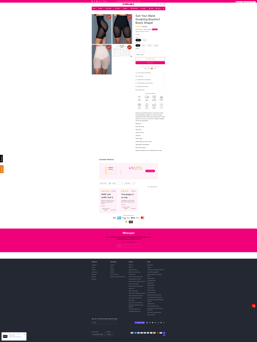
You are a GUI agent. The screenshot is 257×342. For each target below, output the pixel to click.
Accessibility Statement (152, 272)
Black (138, 40)
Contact (149, 267)
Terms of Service (151, 290)
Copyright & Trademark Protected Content (155, 300)
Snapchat (94, 279)
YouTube (94, 269)
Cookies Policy (150, 303)
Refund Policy (150, 283)
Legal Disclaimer (151, 314)
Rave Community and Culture (136, 276)
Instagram (94, 264)
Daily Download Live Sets (135, 279)
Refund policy (119, 339)
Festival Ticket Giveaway (135, 272)
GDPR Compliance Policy (153, 306)
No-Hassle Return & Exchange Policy (154, 275)
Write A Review (150, 171)
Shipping (137, 31)
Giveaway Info (132, 274)
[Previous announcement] (114, 1)
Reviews (131, 267)
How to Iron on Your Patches (135, 302)
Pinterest (94, 276)
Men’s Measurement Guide (135, 298)
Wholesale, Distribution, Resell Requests (136, 305)
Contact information (142, 339)
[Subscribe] (139, 245)
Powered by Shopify (104, 339)
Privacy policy (112, 339)
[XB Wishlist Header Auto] (160, 4)
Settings (112, 269)
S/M (138, 45)
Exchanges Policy (151, 280)
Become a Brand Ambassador (136, 286)
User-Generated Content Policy (154, 297)
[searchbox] (103, 183)
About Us (131, 264)
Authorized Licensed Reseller (154, 312)
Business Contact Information (154, 294)
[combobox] (117, 183)
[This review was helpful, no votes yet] (111, 210)
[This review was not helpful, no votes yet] (114, 210)
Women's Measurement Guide (136, 295)
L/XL (143, 45)
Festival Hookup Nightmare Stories (137, 281)
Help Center (150, 264)
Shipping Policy (151, 278)
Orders (112, 267)
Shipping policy (134, 339)
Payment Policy (151, 285)
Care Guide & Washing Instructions (137, 293)
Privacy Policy (150, 287)
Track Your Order (114, 274)
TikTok (93, 267)
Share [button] (138, 34)
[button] (93, 4)
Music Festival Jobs (133, 290)
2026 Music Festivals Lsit (135, 311)
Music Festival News (133, 283)
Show (1, 158)
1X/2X (149, 45)
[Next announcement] (142, 1)
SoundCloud (94, 272)
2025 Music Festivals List (135, 309)
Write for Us (131, 288)
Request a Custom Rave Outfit (117, 276)
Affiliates (112, 272)
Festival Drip (97, 339)
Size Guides (131, 300)
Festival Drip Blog (133, 269)
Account (112, 264)
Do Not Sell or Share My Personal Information (155, 309)
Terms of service (126, 339)
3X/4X (156, 45)
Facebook (94, 274)
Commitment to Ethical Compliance (155, 269)
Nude (144, 40)
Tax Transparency (151, 292)
